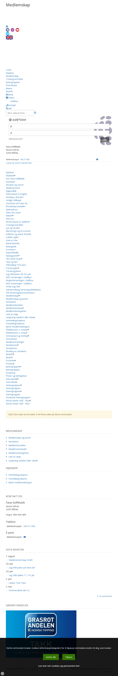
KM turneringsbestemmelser (20, 292)
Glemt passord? (16, 139)
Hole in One (12, 240)
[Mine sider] (7, 26)
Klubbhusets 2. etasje (16, 329)
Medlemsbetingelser (16, 311)
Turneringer (12, 268)
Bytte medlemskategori (17, 326)
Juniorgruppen (13, 82)
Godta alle (51, 657)
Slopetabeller (12, 252)
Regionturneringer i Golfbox (20, 280)
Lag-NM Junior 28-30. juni (18, 274)
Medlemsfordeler (14, 305)
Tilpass (68, 657)
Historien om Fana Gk (16, 203)
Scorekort (11, 249)
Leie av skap (12, 314)
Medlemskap (12, 76)
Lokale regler (12, 237)
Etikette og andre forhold (18, 234)
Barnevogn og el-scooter (18, 230)
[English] (9, 37)
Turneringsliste (13, 271)
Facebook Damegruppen (18, 397)
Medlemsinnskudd (15, 308)
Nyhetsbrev (12, 209)
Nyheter (10, 172)
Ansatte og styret (15, 184)
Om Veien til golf (14, 258)
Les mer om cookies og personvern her (59, 665)
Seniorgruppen (13, 385)
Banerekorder (13, 243)
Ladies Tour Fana (17, 582)
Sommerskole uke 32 (19, 590)
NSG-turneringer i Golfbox (19, 283)
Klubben (10, 72)
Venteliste (11, 301)
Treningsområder (14, 79)
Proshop (10, 360)
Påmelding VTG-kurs (16, 264)
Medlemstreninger (15, 342)
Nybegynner (12, 255)
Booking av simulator (16, 351)
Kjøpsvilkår (11, 190)
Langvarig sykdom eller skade (20, 317)
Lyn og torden (13, 227)
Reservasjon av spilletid (17, 221)
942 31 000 (24, 159)
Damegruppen (13, 391)
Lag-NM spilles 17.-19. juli (21, 575)
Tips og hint (12, 261)
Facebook (11, 372)
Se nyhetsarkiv (105, 596)
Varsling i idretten (14, 197)
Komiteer (10, 181)
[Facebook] (7, 30)
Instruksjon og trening (17, 335)
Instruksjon (11, 85)
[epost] (97, 159)
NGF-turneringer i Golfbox (19, 277)
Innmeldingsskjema (15, 320)
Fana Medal (11, 378)
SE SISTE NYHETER (22, 163)
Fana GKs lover (13, 212)
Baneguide (11, 246)
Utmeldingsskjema (15, 323)
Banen (9, 88)
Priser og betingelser (17, 375)
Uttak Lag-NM (13, 286)
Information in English (16, 193)
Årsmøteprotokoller (15, 206)
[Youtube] (17, 30)
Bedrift (9, 91)
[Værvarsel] (7, 33)
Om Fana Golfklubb (15, 178)
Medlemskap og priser (17, 298)
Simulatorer (11, 345)
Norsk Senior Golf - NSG (17, 400)
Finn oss (10, 218)
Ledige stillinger (14, 200)
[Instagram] (12, 30)
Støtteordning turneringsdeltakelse (23, 289)
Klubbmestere (13, 187)
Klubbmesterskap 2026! (21, 559)
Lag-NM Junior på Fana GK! (22, 567)
